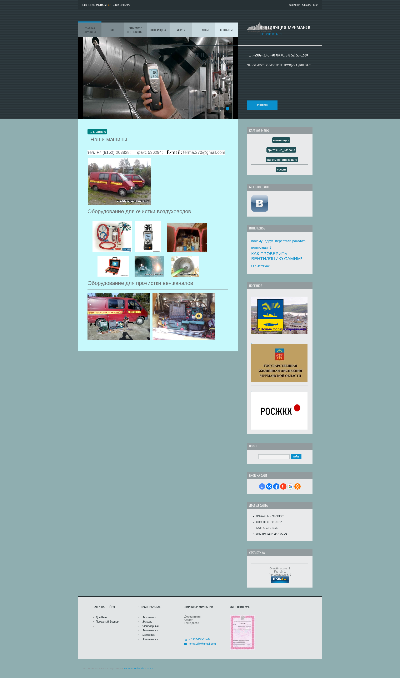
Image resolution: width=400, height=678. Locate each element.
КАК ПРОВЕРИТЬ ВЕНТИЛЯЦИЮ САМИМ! (276, 256)
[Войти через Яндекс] (283, 486)
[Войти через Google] (290, 486)
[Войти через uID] (262, 486)
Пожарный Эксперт (270, 516)
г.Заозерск (148, 634)
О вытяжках (260, 266)
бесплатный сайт (134, 668)
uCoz (150, 668)
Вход (315, 5)
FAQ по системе (267, 527)
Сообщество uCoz (269, 522)
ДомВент (101, 617)
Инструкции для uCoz (271, 533)
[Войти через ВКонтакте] (269, 486)
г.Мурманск (149, 617)
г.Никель (147, 621)
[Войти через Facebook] (276, 486)
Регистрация (304, 5)
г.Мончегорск (150, 630)
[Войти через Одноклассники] (297, 486)
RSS (109, 5)
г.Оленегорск (150, 639)
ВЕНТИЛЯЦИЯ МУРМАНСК (285, 27)
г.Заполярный (150, 626)
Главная (292, 5)
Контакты (262, 105)
